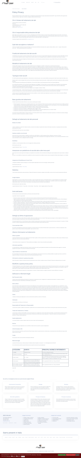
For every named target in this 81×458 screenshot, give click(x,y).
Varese (51, 437)
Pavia (39, 437)
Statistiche (14, 456)
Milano (26, 437)
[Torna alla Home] (8, 2)
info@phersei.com (20, 27)
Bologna (10, 437)
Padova (36, 437)
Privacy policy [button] (39, 454)
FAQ (38, 2)
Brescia (13, 437)
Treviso (45, 437)
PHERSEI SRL (36, 451)
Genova (23, 437)
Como (16, 437)
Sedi (35, 2)
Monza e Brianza (31, 437)
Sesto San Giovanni (69, 437)
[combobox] (46, 2)
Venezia (54, 437)
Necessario (9, 456)
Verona (57, 437)
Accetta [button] (23, 456)
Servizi (32, 2)
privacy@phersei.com (30, 39)
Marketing (19, 456)
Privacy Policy (25, 147)
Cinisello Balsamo (62, 437)
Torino (42, 437)
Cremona (19, 437)
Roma (48, 437)
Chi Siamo (23, 2)
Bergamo (6, 437)
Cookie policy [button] (33, 454)
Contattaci (28, 2)
